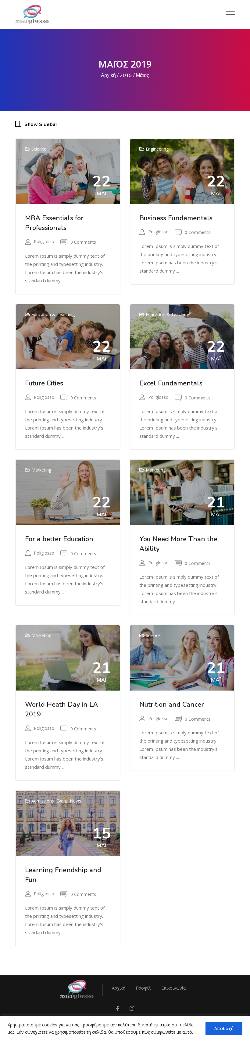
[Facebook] (117, 1008)
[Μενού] (230, 14)
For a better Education (59, 539)
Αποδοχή (224, 1028)
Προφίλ (143, 988)
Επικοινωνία (173, 988)
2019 (126, 75)
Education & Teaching (53, 314)
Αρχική (108, 75)
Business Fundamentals (175, 218)
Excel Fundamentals (170, 383)
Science (38, 149)
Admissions (42, 801)
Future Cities (44, 383)
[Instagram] (132, 1008)
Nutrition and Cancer (171, 704)
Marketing (41, 470)
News (75, 801)
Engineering (157, 149)
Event (61, 801)
